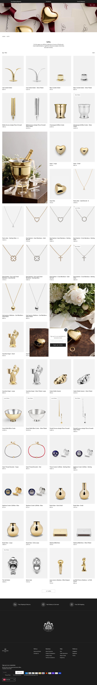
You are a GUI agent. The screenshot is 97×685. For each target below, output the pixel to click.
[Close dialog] (65, 330)
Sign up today (58, 345)
